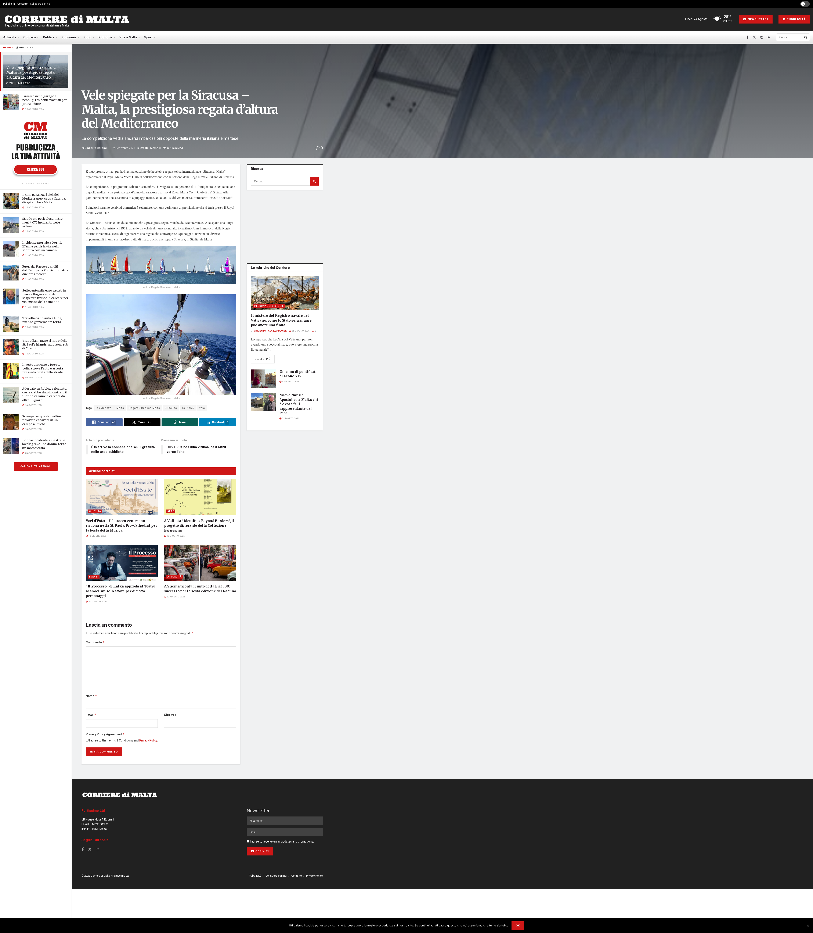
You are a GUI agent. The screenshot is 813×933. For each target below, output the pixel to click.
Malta (120, 408)
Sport (148, 37)
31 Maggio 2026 (97, 601)
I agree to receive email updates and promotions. (281, 841)
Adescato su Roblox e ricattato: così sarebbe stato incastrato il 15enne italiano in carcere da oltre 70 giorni (44, 394)
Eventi (144, 148)
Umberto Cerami (95, 148)
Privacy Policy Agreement (105, 734)
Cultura (95, 511)
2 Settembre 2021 (124, 148)
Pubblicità (9, 4)
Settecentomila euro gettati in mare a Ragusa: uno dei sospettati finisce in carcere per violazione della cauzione (45, 296)
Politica (48, 37)
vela (202, 408)
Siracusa (171, 408)
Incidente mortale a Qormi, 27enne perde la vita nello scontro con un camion (42, 246)
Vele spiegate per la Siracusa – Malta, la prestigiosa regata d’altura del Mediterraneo (33, 72)
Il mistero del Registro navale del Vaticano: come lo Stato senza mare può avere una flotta (281, 320)
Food (87, 37)
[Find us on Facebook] (747, 37)
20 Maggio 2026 (175, 596)
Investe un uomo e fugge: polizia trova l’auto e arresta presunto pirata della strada (42, 368)
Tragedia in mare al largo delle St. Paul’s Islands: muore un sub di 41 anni (45, 344)
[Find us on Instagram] (761, 37)
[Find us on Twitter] (754, 37)
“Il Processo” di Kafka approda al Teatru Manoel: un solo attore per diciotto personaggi (120, 591)
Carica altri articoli (35, 466)
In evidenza (104, 408)
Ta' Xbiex (188, 408)
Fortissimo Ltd (93, 810)
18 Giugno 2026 (97, 536)
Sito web (170, 715)
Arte (170, 511)
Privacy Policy (148, 740)
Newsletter (757, 19)
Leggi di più (265, 359)
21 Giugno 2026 (300, 331)
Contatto (22, 4)
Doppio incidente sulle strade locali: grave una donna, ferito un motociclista (44, 444)
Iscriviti (261, 851)
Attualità (9, 37)
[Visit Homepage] (66, 19)
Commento (95, 642)
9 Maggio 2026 (290, 381)
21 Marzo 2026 (290, 418)
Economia (69, 37)
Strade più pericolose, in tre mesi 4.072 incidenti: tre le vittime (42, 222)
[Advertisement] (284, 225)
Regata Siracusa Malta (144, 408)
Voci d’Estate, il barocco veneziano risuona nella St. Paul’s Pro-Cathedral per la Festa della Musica (121, 525)
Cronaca (29, 37)
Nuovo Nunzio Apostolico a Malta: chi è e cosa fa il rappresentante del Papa (298, 404)
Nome (91, 696)
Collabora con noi (40, 4)
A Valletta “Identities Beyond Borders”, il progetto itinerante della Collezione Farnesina (199, 525)
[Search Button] (806, 37)
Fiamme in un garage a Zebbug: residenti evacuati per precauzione (44, 100)
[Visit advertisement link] (36, 149)
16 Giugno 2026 (175, 536)
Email (91, 715)
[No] (808, 925)
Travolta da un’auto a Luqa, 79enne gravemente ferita (42, 320)
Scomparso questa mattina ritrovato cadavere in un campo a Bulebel (42, 420)
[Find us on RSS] (768, 37)
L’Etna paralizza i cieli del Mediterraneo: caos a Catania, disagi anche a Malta (44, 198)
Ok (518, 925)
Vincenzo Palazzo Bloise (270, 331)
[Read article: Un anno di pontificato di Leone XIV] (263, 378)
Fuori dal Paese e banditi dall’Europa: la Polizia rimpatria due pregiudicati (45, 270)
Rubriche (105, 37)
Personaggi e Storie (269, 306)
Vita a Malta (128, 37)
